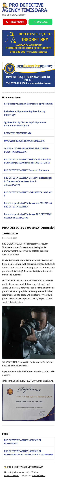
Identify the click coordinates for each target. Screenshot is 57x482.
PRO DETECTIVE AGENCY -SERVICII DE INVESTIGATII (22, 442)
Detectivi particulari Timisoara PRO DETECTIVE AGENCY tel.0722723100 (28, 216)
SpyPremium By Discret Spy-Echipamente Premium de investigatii (25, 124)
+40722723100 (11, 475)
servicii (5, 302)
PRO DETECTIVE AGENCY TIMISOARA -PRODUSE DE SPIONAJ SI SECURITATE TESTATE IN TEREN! (27, 161)
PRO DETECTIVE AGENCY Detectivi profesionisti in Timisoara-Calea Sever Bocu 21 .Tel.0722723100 (28, 181)
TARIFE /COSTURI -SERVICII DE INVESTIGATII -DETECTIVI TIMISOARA (26, 150)
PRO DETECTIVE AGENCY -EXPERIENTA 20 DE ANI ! (28, 194)
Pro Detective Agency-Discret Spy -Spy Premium (28, 103)
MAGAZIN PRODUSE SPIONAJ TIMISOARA (24, 140)
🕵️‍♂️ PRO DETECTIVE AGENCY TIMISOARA (24, 7)
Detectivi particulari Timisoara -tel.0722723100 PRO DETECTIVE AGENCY (28, 205)
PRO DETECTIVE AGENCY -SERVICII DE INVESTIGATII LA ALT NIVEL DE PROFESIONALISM (28, 453)
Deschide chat (38, 475)
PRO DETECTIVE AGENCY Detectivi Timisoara (26, 170)
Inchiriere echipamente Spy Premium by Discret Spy (24, 113)
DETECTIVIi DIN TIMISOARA (17, 133)
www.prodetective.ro (42, 380)
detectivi (15, 263)
